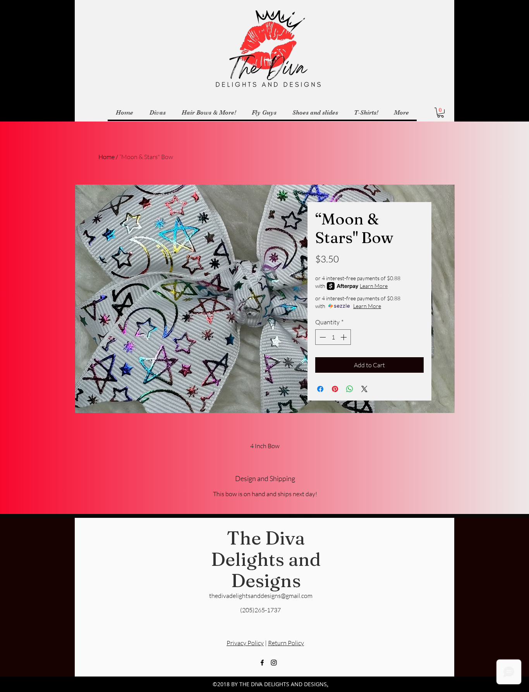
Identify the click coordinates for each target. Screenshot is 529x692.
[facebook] (262, 662)
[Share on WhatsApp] (349, 389)
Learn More (374, 286)
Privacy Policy (245, 643)
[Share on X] (364, 389)
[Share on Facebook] (320, 389)
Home (106, 157)
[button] (441, 113)
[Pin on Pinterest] (335, 389)
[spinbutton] (333, 337)
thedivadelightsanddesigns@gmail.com (261, 596)
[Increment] (344, 337)
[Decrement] (321, 337)
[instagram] (274, 662)
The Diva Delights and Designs (266, 559)
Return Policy (286, 643)
